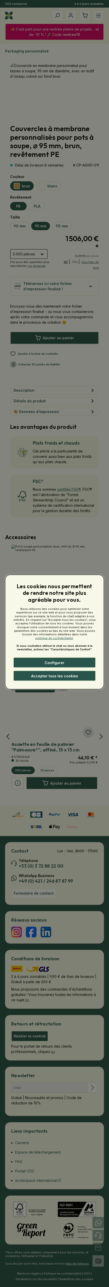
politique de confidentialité (54, 638)
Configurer (54, 663)
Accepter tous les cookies (54, 676)
